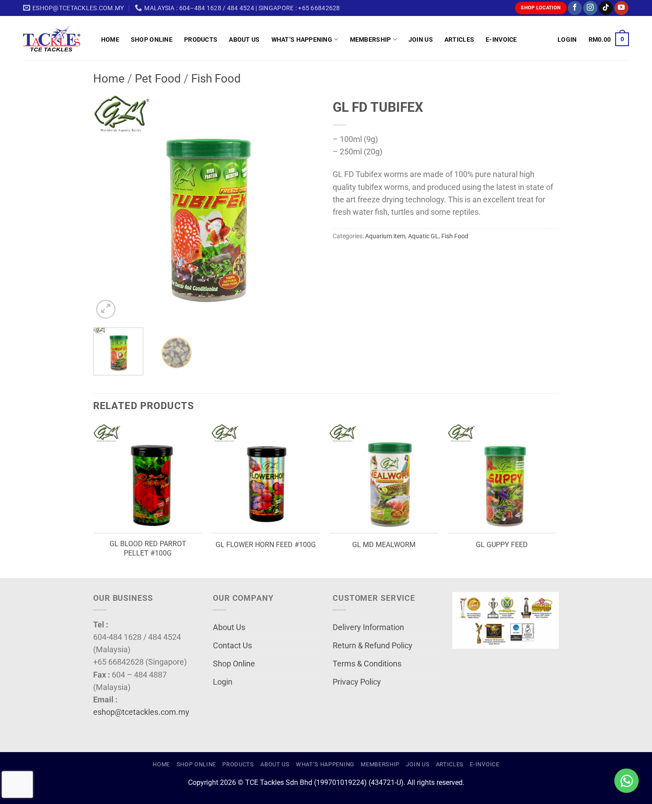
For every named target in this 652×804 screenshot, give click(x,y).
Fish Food (216, 78)
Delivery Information (368, 627)
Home (110, 39)
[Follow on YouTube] (621, 8)
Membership (370, 39)
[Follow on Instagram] (590, 8)
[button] (567, 39)
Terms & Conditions (367, 663)
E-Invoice (501, 39)
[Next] (304, 207)
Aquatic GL (423, 236)
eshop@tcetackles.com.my (141, 712)
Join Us (420, 39)
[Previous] (109, 207)
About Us (244, 39)
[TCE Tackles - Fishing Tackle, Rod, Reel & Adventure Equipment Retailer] (55, 38)
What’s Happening (302, 39)
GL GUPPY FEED (502, 544)
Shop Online (152, 39)
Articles (459, 39)
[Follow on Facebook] (575, 8)
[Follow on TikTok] (606, 8)
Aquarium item (385, 236)
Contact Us (232, 645)
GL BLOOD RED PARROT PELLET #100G (148, 548)
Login (222, 682)
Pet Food (158, 78)
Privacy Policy (357, 682)
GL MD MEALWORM (384, 544)
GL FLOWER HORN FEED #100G (266, 544)
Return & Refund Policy (372, 645)
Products (200, 39)
